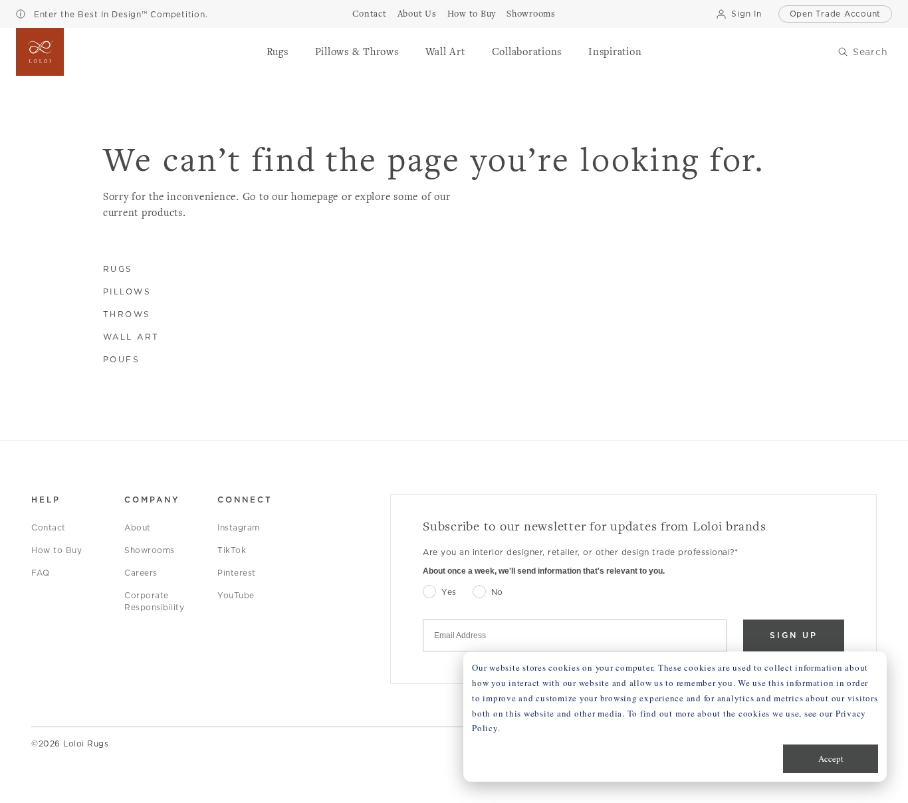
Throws (127, 314)
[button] (277, 52)
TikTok (231, 550)
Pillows (127, 291)
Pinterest (236, 573)
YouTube (236, 595)
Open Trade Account (835, 14)
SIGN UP (794, 635)
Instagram (238, 527)
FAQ (40, 573)
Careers (141, 573)
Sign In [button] (746, 14)
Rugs (118, 269)
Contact (48, 527)
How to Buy (56, 550)
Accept (831, 758)
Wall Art (131, 337)
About (137, 527)
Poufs (121, 359)
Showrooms (149, 550)
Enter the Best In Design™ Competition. (119, 14)
